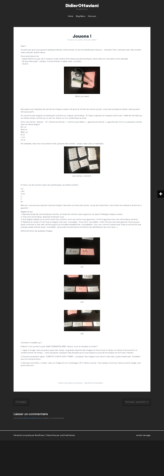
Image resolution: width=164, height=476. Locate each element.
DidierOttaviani (82, 6)
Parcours (92, 16)
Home (70, 16)
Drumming (78, 383)
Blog (71, 383)
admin (94, 40)
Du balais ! (21, 402)
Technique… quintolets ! (136, 402)
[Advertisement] (82, 458)
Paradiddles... (98, 383)
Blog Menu (80, 16)
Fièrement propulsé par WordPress (29, 435)
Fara (54, 435)
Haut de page (144, 435)
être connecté (31, 418)
